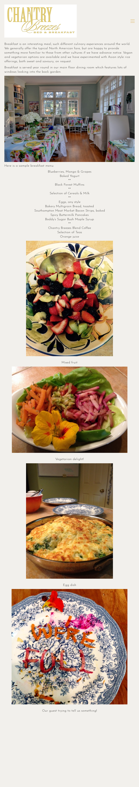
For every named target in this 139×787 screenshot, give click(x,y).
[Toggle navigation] (132, 21)
